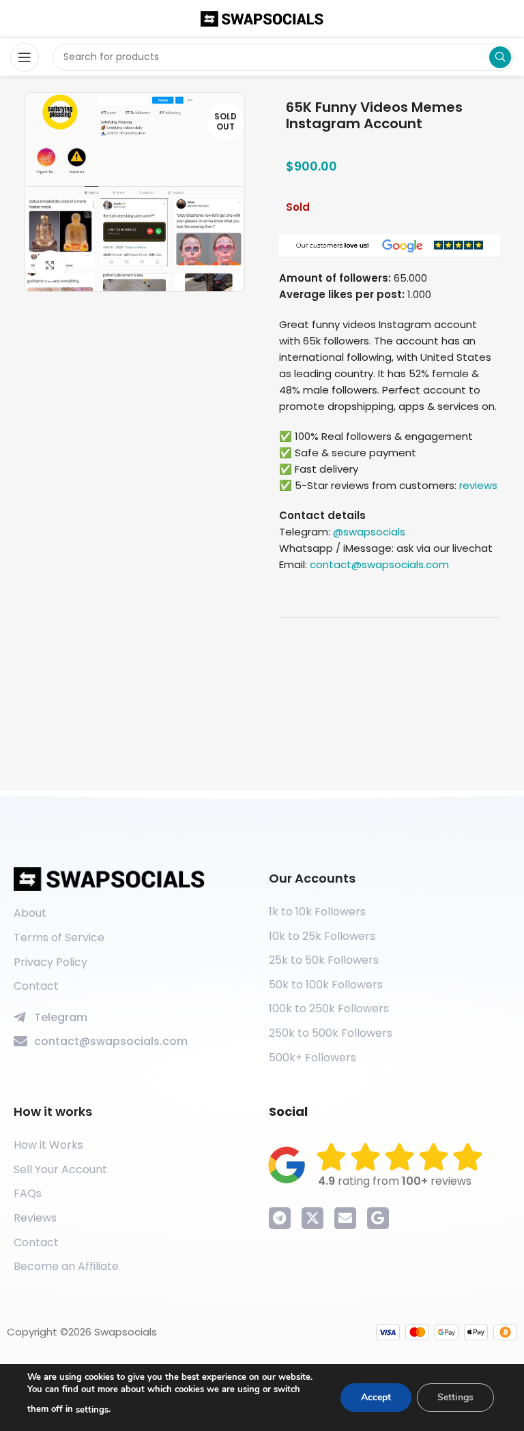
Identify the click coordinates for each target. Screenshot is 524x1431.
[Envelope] (345, 1218)
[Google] (378, 1218)
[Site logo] (262, 18)
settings (92, 1410)
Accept (376, 1397)
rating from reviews (394, 1181)
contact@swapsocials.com (379, 564)
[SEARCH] (500, 57)
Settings (455, 1397)
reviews (478, 485)
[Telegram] (280, 1218)
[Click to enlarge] (50, 265)
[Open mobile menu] (24, 57)
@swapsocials (369, 532)
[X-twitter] (312, 1218)
